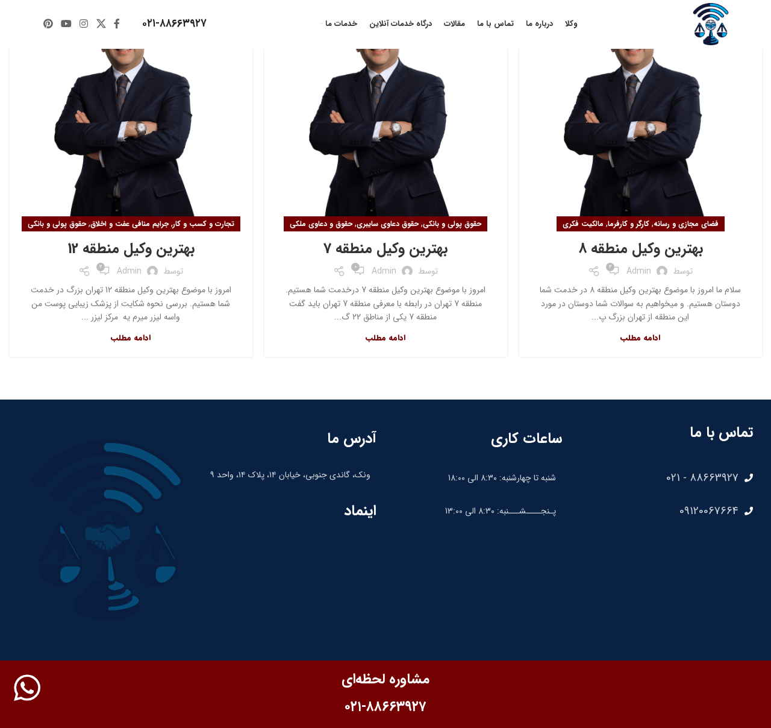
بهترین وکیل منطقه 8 (640, 248)
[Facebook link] (116, 24)
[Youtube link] (66, 24)
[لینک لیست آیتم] (663, 478)
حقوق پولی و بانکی (452, 224)
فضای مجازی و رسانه (686, 224)
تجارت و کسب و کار (203, 224)
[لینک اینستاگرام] (84, 24)
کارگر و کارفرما (628, 224)
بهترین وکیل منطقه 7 (385, 248)
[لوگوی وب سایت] (711, 23)
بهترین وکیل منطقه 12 (131, 248)
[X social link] (101, 24)
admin (638, 271)
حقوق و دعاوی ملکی (321, 224)
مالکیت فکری (583, 224)
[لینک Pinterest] (48, 24)
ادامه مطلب (640, 337)
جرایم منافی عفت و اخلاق (129, 224)
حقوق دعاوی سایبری (388, 224)
